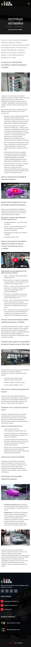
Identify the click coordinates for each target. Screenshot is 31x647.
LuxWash (19, 643)
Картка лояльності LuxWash (13, 623)
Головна (9, 26)
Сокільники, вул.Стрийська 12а (11, 601)
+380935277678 (8, 609)
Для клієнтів (19, 26)
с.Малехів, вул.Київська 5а (10, 605)
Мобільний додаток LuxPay (13, 629)
